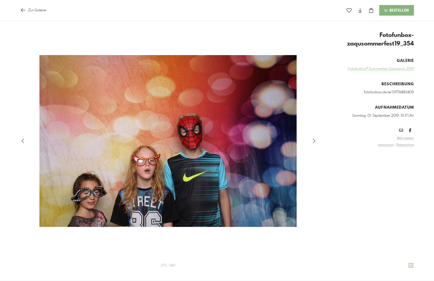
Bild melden (405, 138)
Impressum (386, 145)
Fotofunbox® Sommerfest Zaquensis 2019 (381, 69)
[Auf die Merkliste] (349, 10)
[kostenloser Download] (360, 10)
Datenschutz (405, 145)
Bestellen (398, 10)
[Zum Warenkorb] (371, 10)
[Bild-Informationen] (411, 266)
